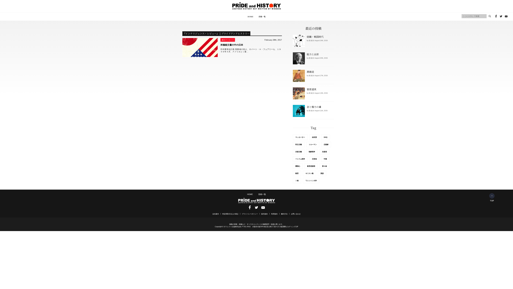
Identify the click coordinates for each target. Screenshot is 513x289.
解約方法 (284, 214)
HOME (250, 16)
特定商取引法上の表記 (230, 214)
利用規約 (274, 214)
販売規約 (264, 214)
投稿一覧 (262, 16)
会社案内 (215, 214)
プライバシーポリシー (250, 214)
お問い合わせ (296, 214)
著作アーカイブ (228, 40)
